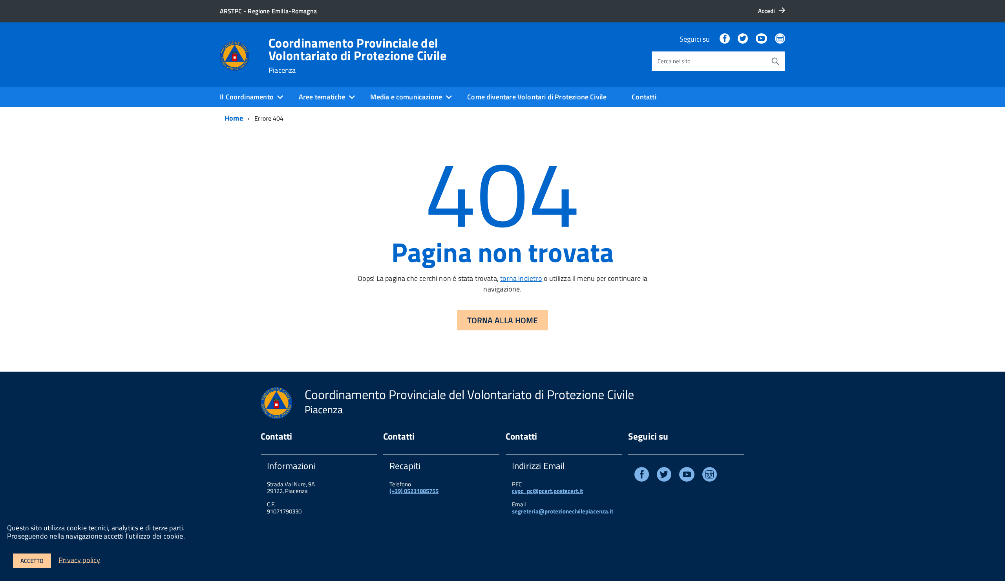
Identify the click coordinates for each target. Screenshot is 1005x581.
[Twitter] (743, 39)
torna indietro (521, 278)
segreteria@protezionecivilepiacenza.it (562, 511)
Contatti (644, 97)
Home (234, 118)
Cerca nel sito (674, 61)
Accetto (32, 560)
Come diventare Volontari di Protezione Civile (537, 97)
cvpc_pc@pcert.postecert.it (547, 490)
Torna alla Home (502, 320)
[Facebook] (725, 39)
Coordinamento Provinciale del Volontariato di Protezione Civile (358, 55)
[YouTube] (761, 39)
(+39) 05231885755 (414, 490)
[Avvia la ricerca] (775, 61)
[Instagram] (780, 39)
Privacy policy (79, 559)
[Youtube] (686, 475)
